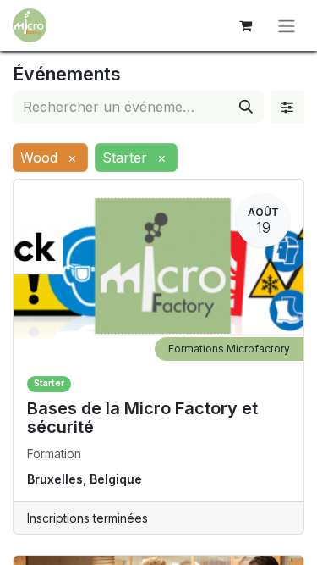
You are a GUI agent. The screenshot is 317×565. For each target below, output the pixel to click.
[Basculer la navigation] (286, 25)
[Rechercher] (246, 107)
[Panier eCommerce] (245, 25)
